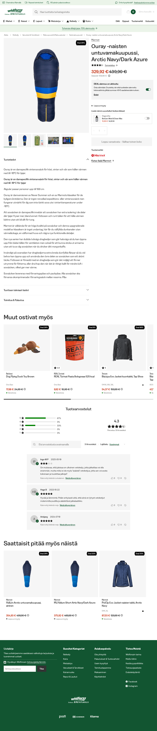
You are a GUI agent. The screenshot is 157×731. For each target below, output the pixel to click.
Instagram (133, 686)
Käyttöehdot (100, 676)
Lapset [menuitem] (39, 21)
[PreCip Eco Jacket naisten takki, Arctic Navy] (122, 574)
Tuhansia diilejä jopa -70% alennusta (78, 28)
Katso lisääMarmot (101, 160)
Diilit (118, 21)
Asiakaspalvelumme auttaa (144, 2)
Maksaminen (100, 672)
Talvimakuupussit (75, 35)
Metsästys (67, 663)
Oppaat (125, 21)
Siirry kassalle (145, 11)
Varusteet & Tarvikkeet (30, 35)
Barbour (9, 373)
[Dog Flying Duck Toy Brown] (27, 347)
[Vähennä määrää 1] (94, 131)
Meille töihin (131, 659)
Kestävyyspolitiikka (134, 663)
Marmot (95, 39)
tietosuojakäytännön (36, 662)
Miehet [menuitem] (9, 21)
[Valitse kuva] (10, 140)
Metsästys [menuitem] (56, 21)
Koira (65, 659)
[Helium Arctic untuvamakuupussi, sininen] (27, 574)
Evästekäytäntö (133, 672)
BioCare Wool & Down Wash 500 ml (112, 118)
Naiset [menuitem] (24, 21)
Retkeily (16, 35)
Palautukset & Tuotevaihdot (106, 659)
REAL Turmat (59, 373)
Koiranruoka (68, 672)
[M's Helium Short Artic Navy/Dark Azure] (75, 574)
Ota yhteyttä (100, 654)
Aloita (6, 35)
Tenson (104, 373)
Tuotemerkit (137, 21)
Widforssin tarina (133, 654)
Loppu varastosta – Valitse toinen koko (121, 141)
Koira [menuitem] (88, 21)
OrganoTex (106, 116)
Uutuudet (149, 21)
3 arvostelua (110, 65)
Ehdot (96, 94)
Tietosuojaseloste (133, 667)
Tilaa (42, 668)
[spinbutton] (99, 131)
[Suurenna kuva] (46, 85)
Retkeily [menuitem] (73, 21)
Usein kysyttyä (101, 663)
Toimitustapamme (102, 667)
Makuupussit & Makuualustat (54, 35)
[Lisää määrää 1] (104, 131)
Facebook (132, 681)
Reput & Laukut (70, 676)
